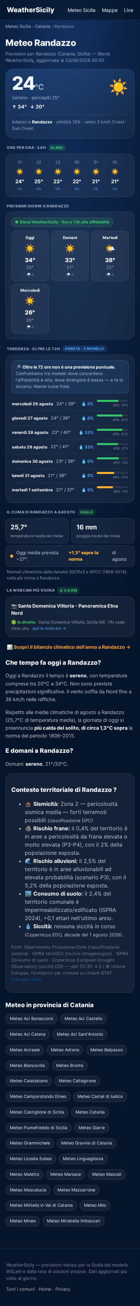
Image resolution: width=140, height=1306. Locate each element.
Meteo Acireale (25, 1049)
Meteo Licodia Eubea (31, 1158)
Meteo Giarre (91, 1127)
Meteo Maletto (24, 1174)
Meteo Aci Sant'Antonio (80, 1034)
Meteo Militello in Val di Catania (41, 1205)
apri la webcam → (49, 628)
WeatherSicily (30, 10)
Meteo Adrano (65, 1049)
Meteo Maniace (65, 1174)
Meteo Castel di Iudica (100, 1096)
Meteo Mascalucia (28, 1189)
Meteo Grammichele (30, 1143)
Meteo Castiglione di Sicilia (37, 1112)
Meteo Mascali (106, 1174)
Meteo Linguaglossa (83, 1158)
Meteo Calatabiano (29, 1080)
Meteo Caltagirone (77, 1080)
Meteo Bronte (69, 1065)
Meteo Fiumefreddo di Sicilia (38, 1127)
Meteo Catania (90, 1112)
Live (128, 10)
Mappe (110, 10)
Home (45, 1289)
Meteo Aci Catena (28, 1034)
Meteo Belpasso (106, 1049)
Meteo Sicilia (81, 10)
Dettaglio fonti (26, 979)
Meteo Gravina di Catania (86, 1143)
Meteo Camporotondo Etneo (38, 1096)
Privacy (62, 1289)
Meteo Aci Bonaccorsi (31, 1018)
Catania (42, 26)
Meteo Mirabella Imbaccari (73, 1220)
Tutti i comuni (20, 1289)
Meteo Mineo (23, 1220)
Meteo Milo (95, 1205)
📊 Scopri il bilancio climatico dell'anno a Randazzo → (68, 647)
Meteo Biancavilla (27, 1065)
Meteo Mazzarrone (76, 1189)
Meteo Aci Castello (83, 1018)
